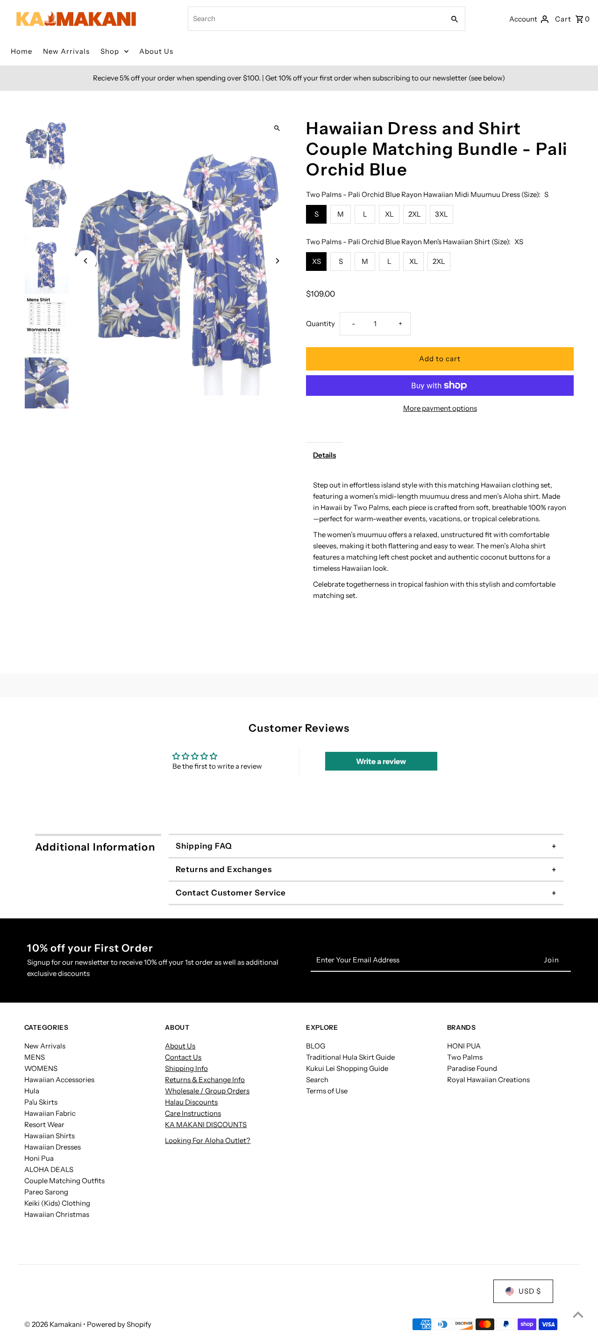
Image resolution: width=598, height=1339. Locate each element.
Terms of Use (327, 1090)
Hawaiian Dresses (52, 1147)
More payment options (440, 408)
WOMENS (40, 1068)
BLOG (315, 1045)
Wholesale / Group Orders (207, 1090)
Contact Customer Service (231, 892)
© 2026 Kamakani (53, 1324)
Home (21, 51)
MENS (34, 1057)
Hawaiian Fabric (50, 1113)
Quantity (320, 323)
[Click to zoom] (276, 128)
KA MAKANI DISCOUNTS (206, 1124)
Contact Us (183, 1057)
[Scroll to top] (578, 1314)
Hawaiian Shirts (49, 1135)
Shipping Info (186, 1068)
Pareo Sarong (46, 1191)
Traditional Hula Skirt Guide (350, 1057)
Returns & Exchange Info (205, 1079)
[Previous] (86, 260)
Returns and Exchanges (224, 869)
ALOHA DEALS (48, 1169)
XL (389, 214)
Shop (109, 51)
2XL (414, 214)
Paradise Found (472, 1068)
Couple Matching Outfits (64, 1180)
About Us (156, 51)
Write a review (381, 761)
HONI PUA (464, 1045)
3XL (441, 214)
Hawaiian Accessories (59, 1079)
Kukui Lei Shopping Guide (347, 1068)
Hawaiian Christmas (56, 1214)
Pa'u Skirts (40, 1102)
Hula (31, 1090)
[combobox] (315, 18)
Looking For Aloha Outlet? (207, 1140)
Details (324, 455)
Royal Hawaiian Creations (488, 1079)
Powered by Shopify (119, 1324)
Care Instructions (193, 1113)
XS (316, 261)
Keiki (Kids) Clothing (57, 1203)
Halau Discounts (191, 1102)
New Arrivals (66, 51)
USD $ (530, 1291)
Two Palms (465, 1057)
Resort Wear (44, 1124)
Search (317, 1079)
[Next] (276, 260)
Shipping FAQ (204, 846)
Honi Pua (39, 1158)
